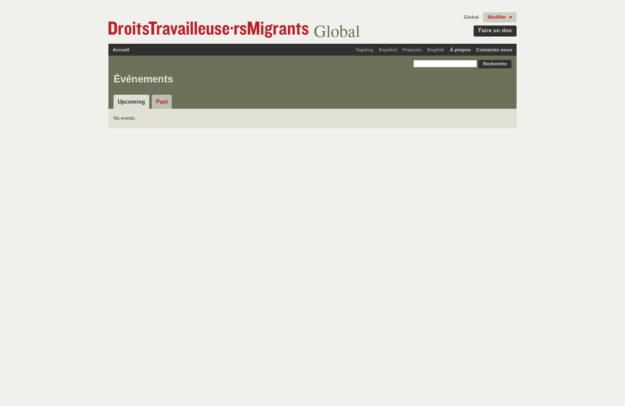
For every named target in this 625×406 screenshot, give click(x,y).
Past (162, 102)
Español (388, 49)
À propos (460, 49)
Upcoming (131, 102)
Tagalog (364, 49)
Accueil (121, 49)
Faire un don (495, 30)
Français (412, 49)
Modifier (497, 17)
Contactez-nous (494, 49)
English (435, 49)
